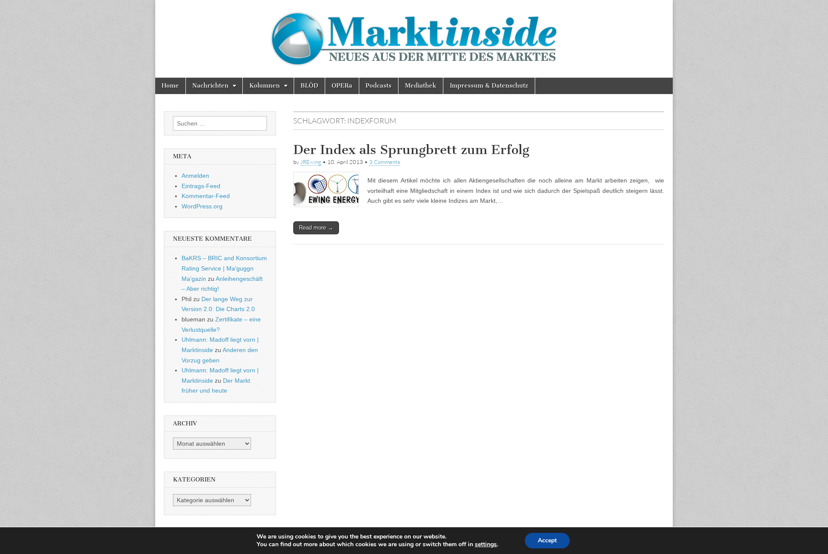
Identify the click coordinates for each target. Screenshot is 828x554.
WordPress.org (202, 206)
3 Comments (384, 161)
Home (170, 85)
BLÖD (309, 85)
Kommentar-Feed (206, 195)
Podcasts (379, 85)
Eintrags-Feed (201, 186)
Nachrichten (210, 85)
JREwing (310, 161)
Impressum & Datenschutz (489, 85)
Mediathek (420, 85)
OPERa (342, 85)
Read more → (316, 227)
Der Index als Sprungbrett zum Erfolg (411, 149)
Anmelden (195, 175)
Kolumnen (264, 85)
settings (486, 544)
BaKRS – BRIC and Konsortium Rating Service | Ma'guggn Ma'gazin (224, 268)
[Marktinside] (414, 39)
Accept (547, 540)
